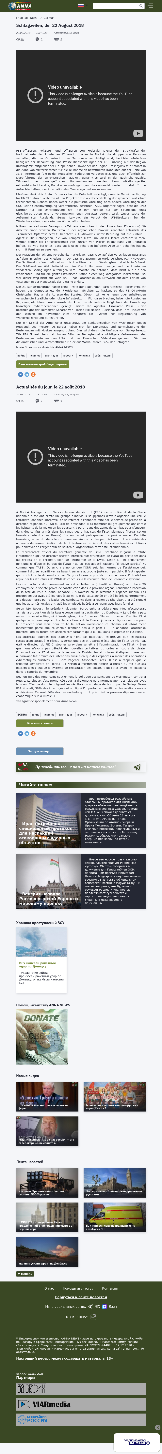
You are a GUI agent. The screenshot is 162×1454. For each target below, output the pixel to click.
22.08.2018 (31, 32)
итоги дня (51, 355)
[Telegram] (26, 374)
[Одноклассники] (33, 374)
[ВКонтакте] (20, 374)
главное (35, 355)
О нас (49, 1288)
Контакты (110, 1288)
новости (67, 355)
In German (47, 17)
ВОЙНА (22, 714)
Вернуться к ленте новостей (81, 1297)
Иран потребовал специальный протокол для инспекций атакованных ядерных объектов (46, 833)
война (21, 355)
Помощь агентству (78, 1288)
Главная (22, 17)
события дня (103, 355)
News (33, 17)
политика (84, 355)
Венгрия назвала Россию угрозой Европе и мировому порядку (48, 898)
